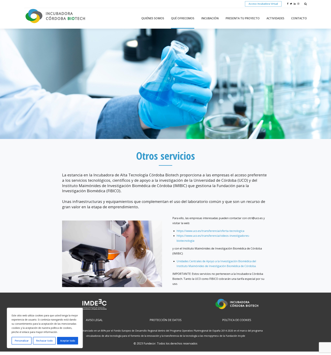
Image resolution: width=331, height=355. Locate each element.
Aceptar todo (67, 340)
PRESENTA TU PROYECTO (242, 18)
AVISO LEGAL (94, 320)
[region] (45, 328)
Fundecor (150, 343)
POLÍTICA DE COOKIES (236, 320)
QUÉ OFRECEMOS (182, 18)
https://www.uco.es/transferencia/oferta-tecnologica (210, 231)
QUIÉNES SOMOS (152, 18)
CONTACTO (299, 18)
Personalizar (22, 340)
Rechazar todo (44, 340)
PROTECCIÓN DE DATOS (166, 320)
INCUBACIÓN (210, 18)
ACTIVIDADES (275, 18)
